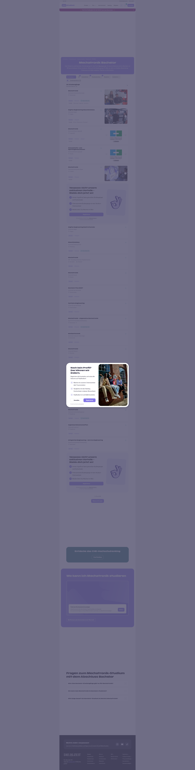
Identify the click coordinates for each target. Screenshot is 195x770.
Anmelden (76, 400)
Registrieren (89, 400)
